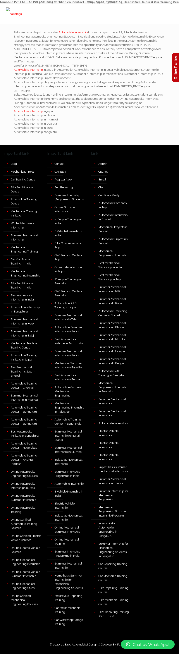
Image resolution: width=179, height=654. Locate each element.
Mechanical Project (23, 171)
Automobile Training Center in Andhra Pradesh (24, 459)
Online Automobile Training (23, 509)
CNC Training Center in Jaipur (69, 257)
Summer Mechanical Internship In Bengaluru (113, 361)
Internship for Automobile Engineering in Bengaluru (107, 529)
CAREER (60, 171)
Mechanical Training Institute (24, 213)
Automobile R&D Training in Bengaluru (112, 373)
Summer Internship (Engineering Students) (69, 197)
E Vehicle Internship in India (69, 233)
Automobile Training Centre (24, 201)
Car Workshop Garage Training (69, 622)
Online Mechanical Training (67, 541)
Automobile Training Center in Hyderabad (24, 445)
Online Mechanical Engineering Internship (25, 562)
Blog (14, 163)
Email (102, 179)
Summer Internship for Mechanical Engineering (113, 495)
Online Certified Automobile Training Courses (24, 524)
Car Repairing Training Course (112, 566)
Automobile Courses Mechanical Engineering (68, 391)
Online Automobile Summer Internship (23, 497)
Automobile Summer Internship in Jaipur (68, 329)
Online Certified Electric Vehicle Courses (26, 538)
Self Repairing (64, 187)
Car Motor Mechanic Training (67, 610)
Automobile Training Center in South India (68, 421)
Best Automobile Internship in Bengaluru (70, 377)
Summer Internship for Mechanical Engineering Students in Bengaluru (113, 550)
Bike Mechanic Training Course (113, 602)
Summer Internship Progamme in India (67, 473)
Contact (59, 163)
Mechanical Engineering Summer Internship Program (112, 511)
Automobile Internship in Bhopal (112, 217)
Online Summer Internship (65, 209)
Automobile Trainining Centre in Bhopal (112, 313)
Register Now (63, 179)
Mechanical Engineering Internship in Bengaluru (113, 387)
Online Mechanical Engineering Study (23, 586)
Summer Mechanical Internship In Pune (112, 301)
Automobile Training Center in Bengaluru (24, 409)
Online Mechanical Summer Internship (67, 529)
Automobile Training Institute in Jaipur (24, 357)
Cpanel (103, 171)
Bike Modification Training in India (22, 285)
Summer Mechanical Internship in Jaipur (68, 353)
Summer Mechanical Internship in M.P (112, 289)
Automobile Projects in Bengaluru (113, 241)
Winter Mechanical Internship (23, 225)
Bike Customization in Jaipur (69, 245)
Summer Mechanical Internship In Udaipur (112, 349)
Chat (101, 187)
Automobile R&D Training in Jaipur (66, 305)
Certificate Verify (108, 195)
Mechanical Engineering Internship (25, 273)
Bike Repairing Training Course (113, 590)
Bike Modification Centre (22, 189)
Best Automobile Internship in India (22, 297)
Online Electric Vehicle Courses (25, 550)
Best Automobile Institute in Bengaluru (25, 433)
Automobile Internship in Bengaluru (25, 309)
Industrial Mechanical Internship (69, 461)
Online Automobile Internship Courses (23, 485)
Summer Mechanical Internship (24, 237)
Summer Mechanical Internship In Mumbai (112, 337)
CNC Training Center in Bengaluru (69, 293)
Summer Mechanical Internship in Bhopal (112, 325)
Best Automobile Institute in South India (69, 341)
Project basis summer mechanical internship (113, 469)
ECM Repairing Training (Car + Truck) (113, 614)
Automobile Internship (73, 32)
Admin (102, 163)
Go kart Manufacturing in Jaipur (69, 269)
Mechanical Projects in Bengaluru (112, 229)
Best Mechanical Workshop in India (110, 265)
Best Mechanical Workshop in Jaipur (111, 277)
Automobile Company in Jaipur (112, 205)
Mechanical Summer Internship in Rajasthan (69, 365)
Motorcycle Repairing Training (68, 598)
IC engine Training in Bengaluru (68, 281)
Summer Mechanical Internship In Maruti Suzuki (68, 435)
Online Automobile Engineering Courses (24, 473)
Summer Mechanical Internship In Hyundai (24, 397)
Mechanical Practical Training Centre (24, 345)
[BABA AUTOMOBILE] (14, 14)
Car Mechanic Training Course (112, 578)
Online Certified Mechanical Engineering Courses (24, 600)
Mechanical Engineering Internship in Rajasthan (69, 407)
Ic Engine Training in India (68, 221)
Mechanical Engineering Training (24, 249)
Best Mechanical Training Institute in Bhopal (23, 371)
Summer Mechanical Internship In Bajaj (24, 333)
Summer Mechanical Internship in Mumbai (68, 449)
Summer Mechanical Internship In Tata (68, 317)
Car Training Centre (23, 179)
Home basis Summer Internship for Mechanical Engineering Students (69, 582)
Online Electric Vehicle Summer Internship (25, 574)
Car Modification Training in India (21, 261)
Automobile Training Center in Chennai (24, 385)
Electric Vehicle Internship (65, 505)
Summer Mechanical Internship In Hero (24, 321)
